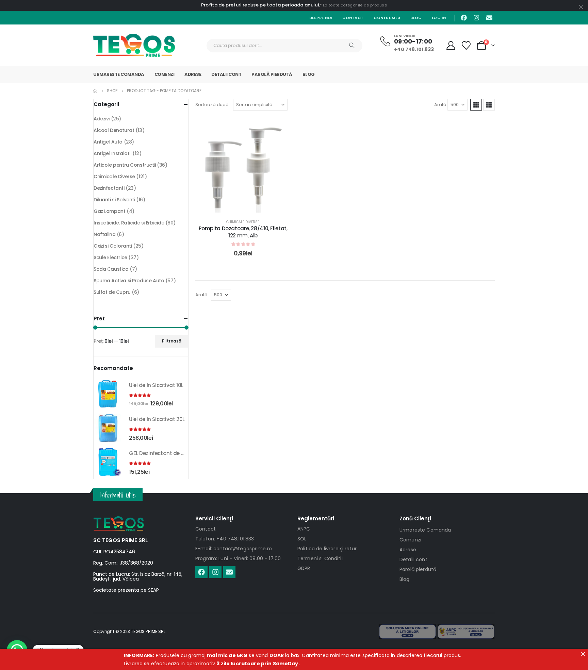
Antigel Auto (108, 141)
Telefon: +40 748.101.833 (224, 538)
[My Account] (450, 45)
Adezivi (102, 118)
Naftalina (104, 234)
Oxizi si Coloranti (113, 245)
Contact (352, 17)
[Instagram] (476, 17)
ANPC (303, 528)
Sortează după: (212, 104)
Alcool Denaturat (114, 130)
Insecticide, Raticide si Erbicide (129, 222)
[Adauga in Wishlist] (280, 127)
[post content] (243, 165)
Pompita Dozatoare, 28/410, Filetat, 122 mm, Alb (243, 232)
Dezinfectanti (109, 188)
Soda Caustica (111, 269)
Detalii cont (226, 74)
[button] (476, 105)
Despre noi (320, 17)
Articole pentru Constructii (125, 165)
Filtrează (171, 341)
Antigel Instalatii (112, 153)
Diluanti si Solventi (114, 199)
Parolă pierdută (271, 74)
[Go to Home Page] (95, 91)
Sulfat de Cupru (112, 292)
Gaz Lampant (109, 211)
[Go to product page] (108, 394)
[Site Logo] (134, 45)
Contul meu (387, 17)
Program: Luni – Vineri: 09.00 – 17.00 (238, 558)
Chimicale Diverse (242, 221)
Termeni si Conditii (320, 558)
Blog (416, 17)
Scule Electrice (110, 257)
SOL (301, 538)
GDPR (303, 568)
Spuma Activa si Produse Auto (129, 280)
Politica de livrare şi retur (327, 548)
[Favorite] (466, 45)
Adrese (192, 74)
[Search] (351, 45)
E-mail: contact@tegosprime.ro (233, 548)
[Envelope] (489, 17)
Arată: (440, 104)
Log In (439, 17)
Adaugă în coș (248, 205)
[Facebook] (463, 17)
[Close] (583, 654)
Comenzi (164, 74)
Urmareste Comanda (118, 74)
